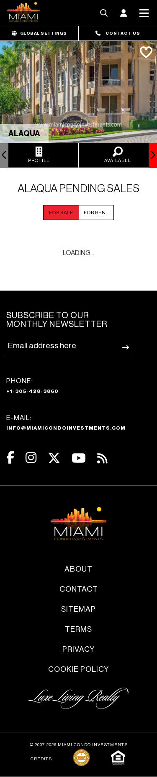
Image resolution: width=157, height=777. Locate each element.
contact (78, 589)
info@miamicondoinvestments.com (66, 427)
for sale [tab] (61, 212)
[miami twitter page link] (54, 458)
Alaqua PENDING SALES (78, 188)
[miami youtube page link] (79, 458)
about (78, 569)
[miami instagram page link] (31, 457)
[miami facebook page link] (10, 457)
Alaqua (24, 133)
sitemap (78, 609)
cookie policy (78, 669)
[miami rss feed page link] (102, 458)
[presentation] (4, 155)
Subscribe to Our (57, 320)
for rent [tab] (96, 212)
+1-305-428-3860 (32, 391)
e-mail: (66, 422)
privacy (78, 649)
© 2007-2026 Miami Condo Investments (79, 745)
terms (78, 629)
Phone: (32, 386)
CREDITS (41, 759)
